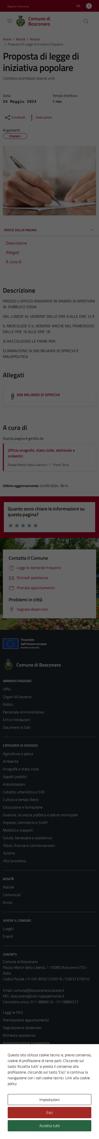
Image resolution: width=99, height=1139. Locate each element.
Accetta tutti (49, 1125)
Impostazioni (49, 1099)
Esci (49, 1112)
